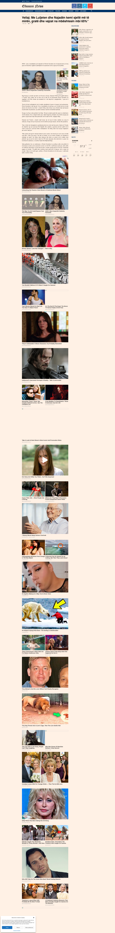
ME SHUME (83, 11)
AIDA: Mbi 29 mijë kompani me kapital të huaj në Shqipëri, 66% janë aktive (86, 39)
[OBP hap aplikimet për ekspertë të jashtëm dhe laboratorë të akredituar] (74, 73)
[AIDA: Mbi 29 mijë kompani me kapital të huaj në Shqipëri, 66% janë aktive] (74, 40)
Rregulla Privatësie (16, 930)
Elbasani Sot (29, 11)
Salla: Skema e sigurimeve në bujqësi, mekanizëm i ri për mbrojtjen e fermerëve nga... (86, 31)
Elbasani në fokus (40, 11)
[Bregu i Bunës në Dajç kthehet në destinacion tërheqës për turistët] (74, 86)
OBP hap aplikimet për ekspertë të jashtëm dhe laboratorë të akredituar (84, 72)
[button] (33, 917)
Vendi (73, 80)
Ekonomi (64, 11)
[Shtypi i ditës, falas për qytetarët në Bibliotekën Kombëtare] (74, 130)
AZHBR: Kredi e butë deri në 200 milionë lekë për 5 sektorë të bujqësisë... (86, 64)
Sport (77, 11)
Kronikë (71, 11)
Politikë (58, 11)
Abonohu (90, 4)
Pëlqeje (74, 4)
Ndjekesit (85, 4)
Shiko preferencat (29, 927)
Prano (7, 927)
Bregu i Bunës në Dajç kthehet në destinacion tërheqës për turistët (84, 86)
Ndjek (79, 4)
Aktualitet (50, 11)
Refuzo (18, 927)
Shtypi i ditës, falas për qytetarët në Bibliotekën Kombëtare (85, 129)
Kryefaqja (23, 14)
